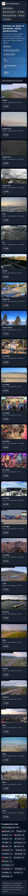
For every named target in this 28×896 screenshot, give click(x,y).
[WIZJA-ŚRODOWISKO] (3, 4)
